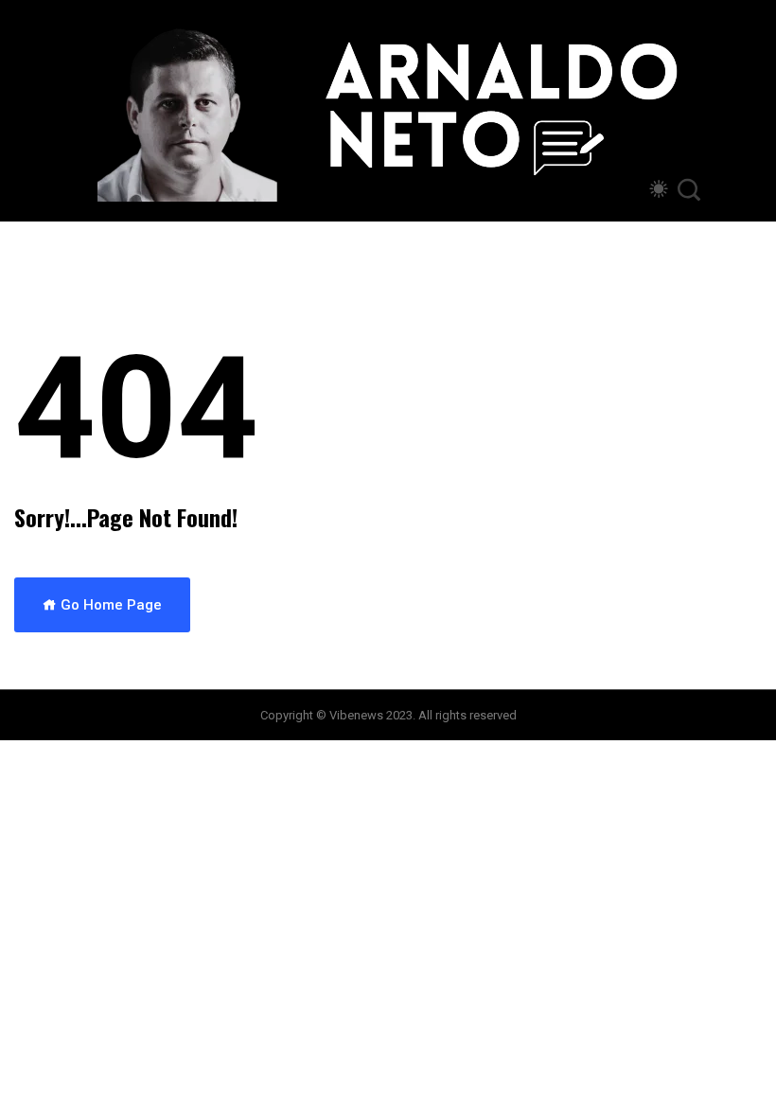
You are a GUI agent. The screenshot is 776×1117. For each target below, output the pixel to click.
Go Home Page (109, 604)
